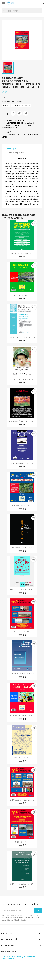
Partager (13, 113)
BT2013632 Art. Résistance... (22, 800)
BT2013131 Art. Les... (22, 631)
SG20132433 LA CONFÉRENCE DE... (22, 547)
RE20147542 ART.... (22, 295)
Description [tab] (12, 148)
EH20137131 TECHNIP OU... (22, 253)
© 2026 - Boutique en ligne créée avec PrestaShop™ (18, 957)
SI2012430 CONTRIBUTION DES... (22, 674)
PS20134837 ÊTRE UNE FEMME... (22, 421)
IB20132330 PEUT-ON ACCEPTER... (22, 337)
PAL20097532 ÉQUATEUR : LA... (22, 884)
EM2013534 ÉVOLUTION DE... (22, 589)
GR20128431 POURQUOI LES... (22, 463)
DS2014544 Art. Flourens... (22, 505)
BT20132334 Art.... (22, 842)
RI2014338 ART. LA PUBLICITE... (22, 716)
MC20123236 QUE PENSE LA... (22, 379)
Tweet (19, 113)
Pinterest (25, 113)
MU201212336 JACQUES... (22, 758)
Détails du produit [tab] (16, 152)
